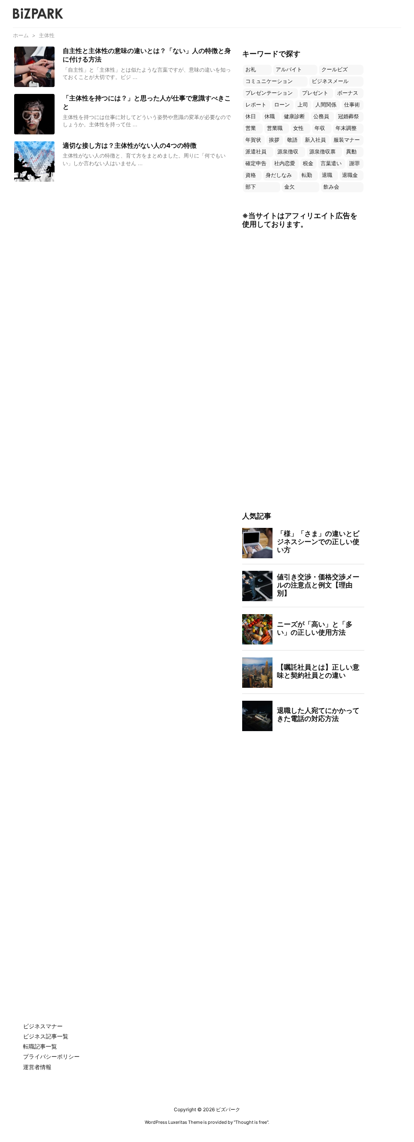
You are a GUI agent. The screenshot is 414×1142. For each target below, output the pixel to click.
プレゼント (315, 93)
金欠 (289, 187)
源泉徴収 (287, 152)
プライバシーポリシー (51, 1056)
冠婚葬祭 (348, 116)
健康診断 (294, 116)
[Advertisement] (302, 370)
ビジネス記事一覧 (45, 1036)
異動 (351, 152)
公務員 (321, 116)
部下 (250, 187)
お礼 (250, 69)
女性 (298, 128)
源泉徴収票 (322, 152)
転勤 (307, 175)
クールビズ (334, 69)
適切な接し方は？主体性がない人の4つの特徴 (129, 145)
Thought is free (251, 1122)
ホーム (21, 35)
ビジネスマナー (43, 1026)
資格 (250, 175)
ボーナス (347, 93)
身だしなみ (279, 175)
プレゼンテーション (269, 93)
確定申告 (255, 163)
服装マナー (347, 140)
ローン (282, 105)
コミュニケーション (269, 81)
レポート (255, 105)
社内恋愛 (284, 163)
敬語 (292, 140)
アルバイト (289, 69)
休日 (250, 116)
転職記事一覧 (40, 1046)
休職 (269, 116)
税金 (308, 163)
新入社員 (315, 140)
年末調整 (346, 128)
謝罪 (354, 163)
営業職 (275, 128)
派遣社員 (255, 152)
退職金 (350, 175)
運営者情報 (37, 1066)
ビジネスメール (330, 81)
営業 (250, 128)
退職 (327, 175)
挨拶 (274, 140)
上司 (303, 105)
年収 (320, 128)
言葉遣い (331, 163)
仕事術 (352, 105)
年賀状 (253, 140)
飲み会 (331, 187)
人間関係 (325, 105)
